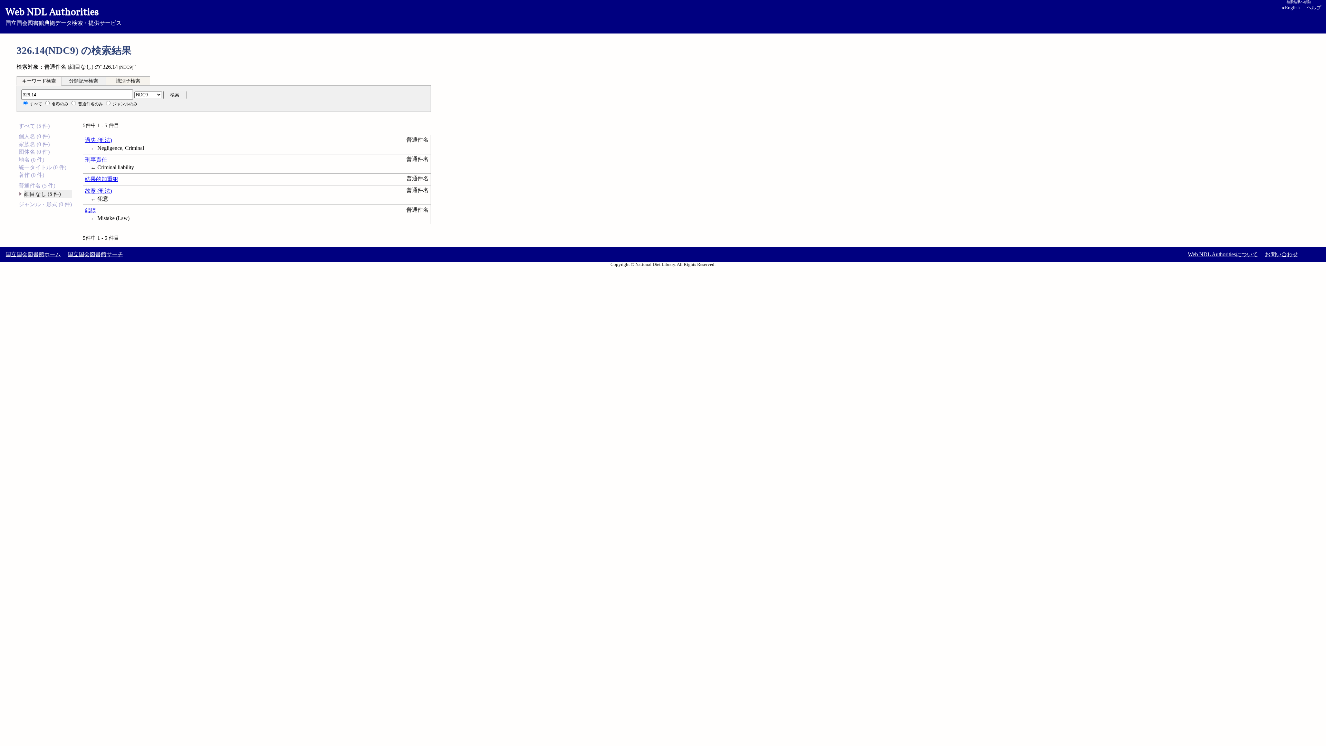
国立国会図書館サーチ (95, 254)
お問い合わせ (1281, 254)
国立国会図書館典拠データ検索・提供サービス (64, 16)
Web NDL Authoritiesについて (1223, 254)
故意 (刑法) (98, 191)
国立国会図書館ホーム (33, 254)
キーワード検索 (39, 81)
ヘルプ (1314, 7)
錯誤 (90, 210)
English (1291, 7)
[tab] (39, 80)
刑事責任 (96, 160)
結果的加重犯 (101, 179)
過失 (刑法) (98, 140)
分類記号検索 (83, 81)
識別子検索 (128, 81)
